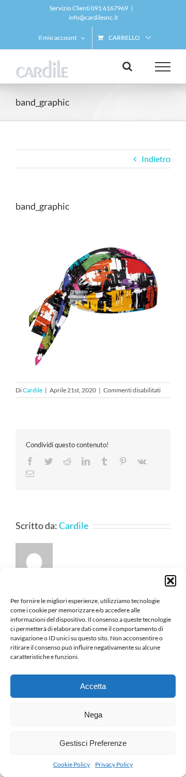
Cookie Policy (71, 764)
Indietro (156, 159)
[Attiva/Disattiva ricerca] (127, 66)
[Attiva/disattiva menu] (163, 66)
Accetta (93, 686)
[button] (170, 581)
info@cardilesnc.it (93, 17)
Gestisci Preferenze (93, 743)
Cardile (32, 390)
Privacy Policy (114, 764)
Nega (93, 714)
